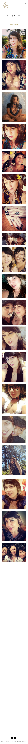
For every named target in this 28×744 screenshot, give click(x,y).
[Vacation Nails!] (14, 218)
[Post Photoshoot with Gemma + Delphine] (14, 338)
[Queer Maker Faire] (14, 286)
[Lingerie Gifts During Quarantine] (14, 75)
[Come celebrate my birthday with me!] (14, 494)
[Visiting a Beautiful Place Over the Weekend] (14, 44)
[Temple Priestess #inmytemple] (14, 367)
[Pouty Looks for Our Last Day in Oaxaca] (14, 136)
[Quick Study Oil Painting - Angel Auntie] (14, 107)
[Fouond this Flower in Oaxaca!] (14, 189)
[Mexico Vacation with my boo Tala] (14, 259)
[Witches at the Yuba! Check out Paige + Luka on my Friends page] (14, 552)
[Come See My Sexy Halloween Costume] (14, 399)
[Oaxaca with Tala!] (14, 239)
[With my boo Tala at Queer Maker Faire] (14, 312)
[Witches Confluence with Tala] (14, 429)
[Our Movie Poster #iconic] (14, 161)
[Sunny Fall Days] (14, 460)
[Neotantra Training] (14, 526)
